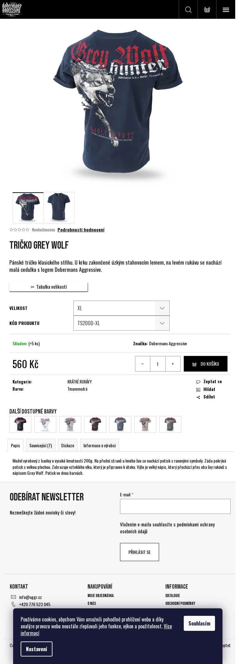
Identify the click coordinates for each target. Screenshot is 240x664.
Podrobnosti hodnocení (81, 229)
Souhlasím (199, 623)
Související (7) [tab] (40, 445)
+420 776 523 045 (34, 604)
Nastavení (36, 649)
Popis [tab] (15, 445)
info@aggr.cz (30, 597)
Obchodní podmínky (180, 603)
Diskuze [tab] (67, 445)
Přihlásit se (139, 552)
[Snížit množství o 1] (142, 363)
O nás (92, 603)
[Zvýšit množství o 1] (172, 363)
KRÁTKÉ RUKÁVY (80, 381)
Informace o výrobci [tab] (99, 445)
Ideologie (172, 595)
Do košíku (210, 363)
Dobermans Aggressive (168, 343)
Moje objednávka (101, 595)
